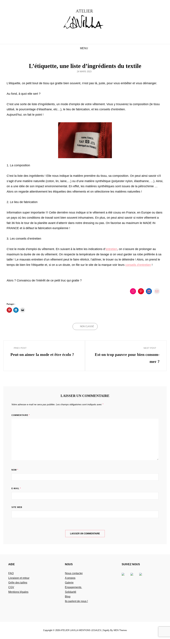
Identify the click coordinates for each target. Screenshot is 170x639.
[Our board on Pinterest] (126, 577)
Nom (14, 470)
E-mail (16, 488)
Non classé (87, 326)
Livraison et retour (18, 578)
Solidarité (70, 591)
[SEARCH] (92, 48)
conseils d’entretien (138, 264)
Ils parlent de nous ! (76, 601)
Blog (67, 596)
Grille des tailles (17, 582)
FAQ (11, 573)
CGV (11, 587)
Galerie (69, 582)
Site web (16, 507)
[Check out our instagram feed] (143, 577)
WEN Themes (120, 630)
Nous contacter (74, 573)
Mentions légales (18, 591)
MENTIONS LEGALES (90, 630)
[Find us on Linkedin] (134, 577)
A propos (70, 578)
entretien (111, 249)
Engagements (73, 587)
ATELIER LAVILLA (69, 630)
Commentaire (20, 415)
